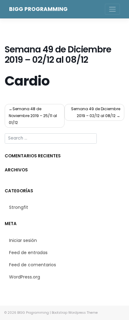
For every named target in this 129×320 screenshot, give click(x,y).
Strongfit (18, 207)
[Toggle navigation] (112, 9)
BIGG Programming (38, 9)
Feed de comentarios (32, 265)
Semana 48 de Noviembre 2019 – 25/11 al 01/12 (33, 115)
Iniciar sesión (23, 240)
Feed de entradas (28, 252)
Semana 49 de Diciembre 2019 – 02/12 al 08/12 (95, 112)
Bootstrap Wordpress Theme (75, 312)
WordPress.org (24, 277)
